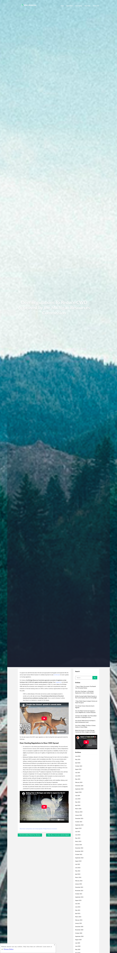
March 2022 (78, 877)
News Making (78, 5)
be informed (57, 674)
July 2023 (77, 831)
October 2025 (78, 766)
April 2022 (77, 874)
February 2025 (78, 782)
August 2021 (78, 900)
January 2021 (78, 923)
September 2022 (79, 857)
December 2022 (79, 848)
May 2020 (77, 949)
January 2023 (78, 844)
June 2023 (77, 834)
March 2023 (78, 841)
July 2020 (77, 943)
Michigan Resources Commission (50, 828)
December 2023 (79, 818)
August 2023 (78, 828)
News (21, 828)
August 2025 (78, 769)
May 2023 (77, 838)
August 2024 (78, 792)
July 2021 (77, 903)
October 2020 (78, 933)
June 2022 (77, 867)
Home (62, 5)
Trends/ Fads (96, 5)
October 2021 (78, 893)
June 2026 (77, 756)
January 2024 (78, 815)
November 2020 (79, 929)
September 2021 (79, 897)
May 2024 (77, 802)
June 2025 (77, 776)
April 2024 (77, 805)
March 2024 (78, 808)
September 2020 (79, 936)
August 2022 (78, 861)
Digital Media (69, 5)
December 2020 (79, 926)
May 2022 (77, 871)
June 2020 (77, 946)
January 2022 (78, 884)
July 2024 (77, 795)
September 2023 (79, 825)
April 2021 (77, 913)
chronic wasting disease (27, 828)
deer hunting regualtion (38, 828)
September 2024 (79, 789)
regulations (58, 682)
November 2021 (79, 890)
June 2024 (77, 798)
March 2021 (78, 916)
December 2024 (79, 785)
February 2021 (78, 920)
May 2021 (77, 910)
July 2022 (77, 864)
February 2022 (78, 880)
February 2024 (78, 812)
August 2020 (78, 939)
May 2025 (77, 779)
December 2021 (79, 887)
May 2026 (77, 759)
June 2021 (77, 907)
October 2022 (78, 854)
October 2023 (78, 821)
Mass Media (87, 5)
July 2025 (77, 772)
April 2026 (77, 762)
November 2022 (79, 851)
